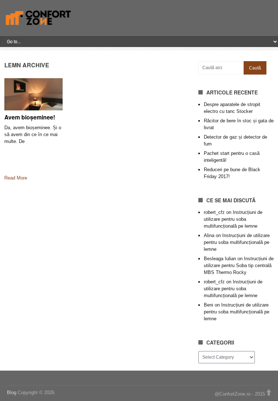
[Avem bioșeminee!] (33, 94)
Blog (12, 392)
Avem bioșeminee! (29, 117)
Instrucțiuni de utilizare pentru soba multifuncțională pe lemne (233, 219)
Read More (15, 178)
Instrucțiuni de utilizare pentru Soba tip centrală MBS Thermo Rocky (239, 265)
